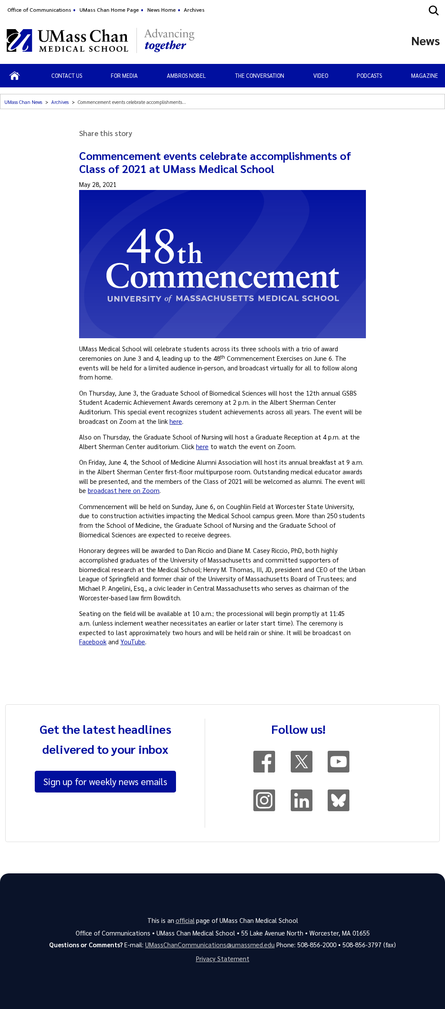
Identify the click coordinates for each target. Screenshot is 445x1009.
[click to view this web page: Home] (14, 76)
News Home (161, 9)
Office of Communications (39, 9)
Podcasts (369, 75)
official (185, 920)
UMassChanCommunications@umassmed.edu (210, 945)
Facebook (92, 642)
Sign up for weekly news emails (105, 781)
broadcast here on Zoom (123, 490)
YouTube (132, 642)
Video (320, 75)
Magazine (424, 75)
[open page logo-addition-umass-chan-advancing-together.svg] (169, 40)
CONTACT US (66, 75)
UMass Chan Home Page (109, 9)
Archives (194, 9)
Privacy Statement (222, 958)
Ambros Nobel (186, 75)
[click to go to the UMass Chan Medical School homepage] (67, 40)
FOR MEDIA (124, 75)
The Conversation (259, 75)
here (175, 421)
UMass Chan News (23, 102)
